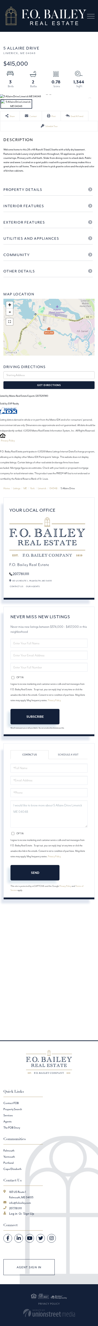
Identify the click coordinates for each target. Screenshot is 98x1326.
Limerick (42, 488)
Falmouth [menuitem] (8, 1150)
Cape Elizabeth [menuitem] (12, 1169)
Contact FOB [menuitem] (11, 1103)
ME (25, 488)
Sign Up (28, 1213)
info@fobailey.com (20, 1202)
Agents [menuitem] (7, 1121)
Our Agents (33, 586)
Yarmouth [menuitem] (9, 1156)
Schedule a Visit (68, 754)
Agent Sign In (29, 1267)
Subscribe (35, 717)
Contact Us (16, 586)
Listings (16, 488)
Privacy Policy (8, 440)
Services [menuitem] (8, 1115)
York (32, 488)
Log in (13, 1213)
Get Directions (49, 385)
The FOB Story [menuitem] (11, 1127)
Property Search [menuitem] (12, 1109)
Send (35, 873)
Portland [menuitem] (8, 1162)
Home (6, 488)
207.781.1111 (21, 574)
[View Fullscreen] (9, 321)
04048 (53, 488)
